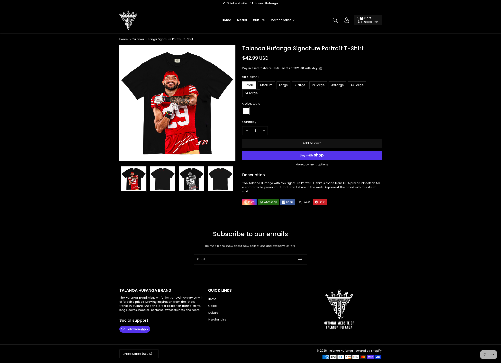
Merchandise (281, 20)
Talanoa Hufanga (340, 351)
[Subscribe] (300, 259)
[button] (283, 20)
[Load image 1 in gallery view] (134, 179)
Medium (266, 85)
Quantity (249, 122)
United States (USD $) (137, 354)
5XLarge (251, 93)
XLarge (300, 85)
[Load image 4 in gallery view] (220, 179)
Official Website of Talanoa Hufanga (250, 3)
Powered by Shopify (368, 351)
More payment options (312, 164)
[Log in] (346, 20)
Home (123, 39)
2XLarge (318, 85)
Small (249, 85)
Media (212, 306)
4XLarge (357, 85)
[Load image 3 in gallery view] (191, 179)
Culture (213, 313)
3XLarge (337, 85)
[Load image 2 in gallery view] (162, 179)
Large (283, 85)
